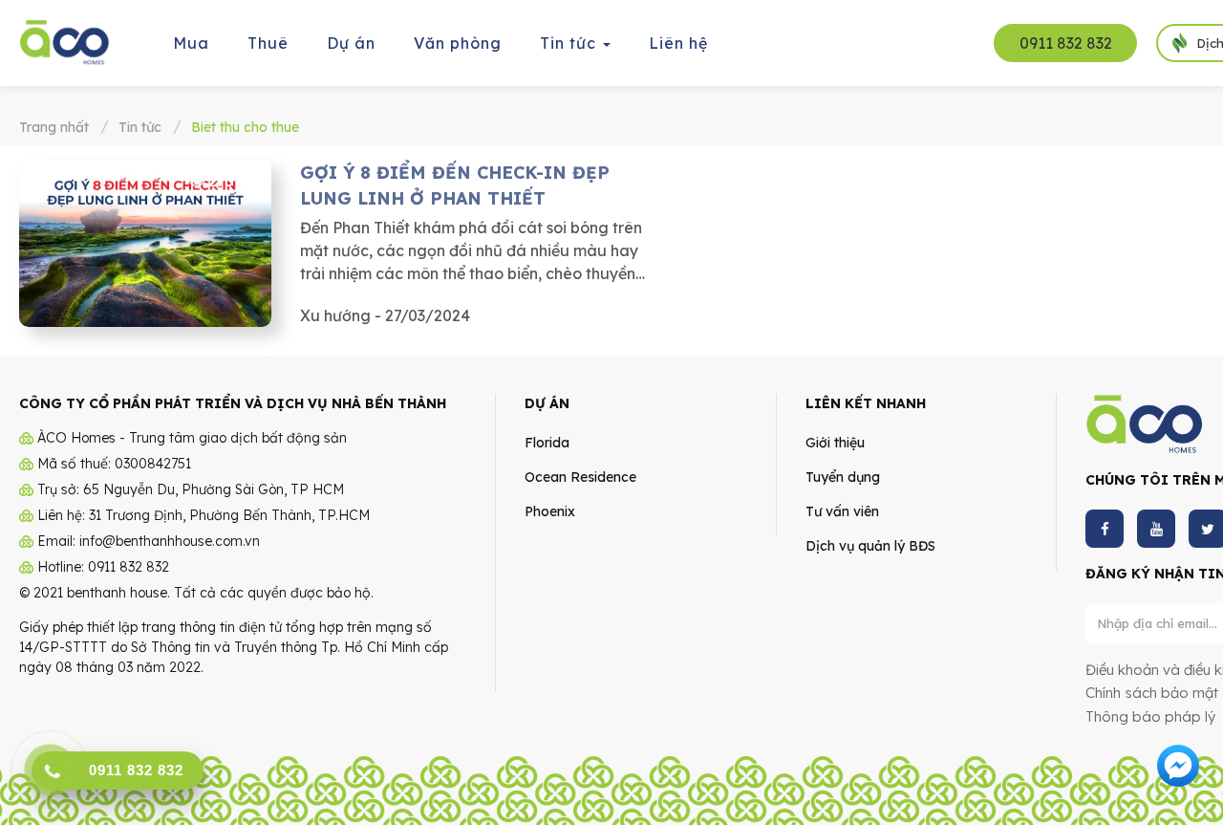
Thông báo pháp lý (1150, 716)
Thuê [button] (268, 43)
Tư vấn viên (842, 511)
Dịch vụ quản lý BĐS (870, 545)
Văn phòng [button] (458, 43)
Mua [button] (191, 43)
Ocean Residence (580, 477)
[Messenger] (1178, 763)
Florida (547, 442)
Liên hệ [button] (678, 43)
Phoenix (550, 511)
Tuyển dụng (842, 477)
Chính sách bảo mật (1151, 693)
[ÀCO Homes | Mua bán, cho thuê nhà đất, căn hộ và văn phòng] (65, 41)
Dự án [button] (351, 43)
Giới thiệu (835, 442)
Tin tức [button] (570, 43)
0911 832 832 (1065, 43)
